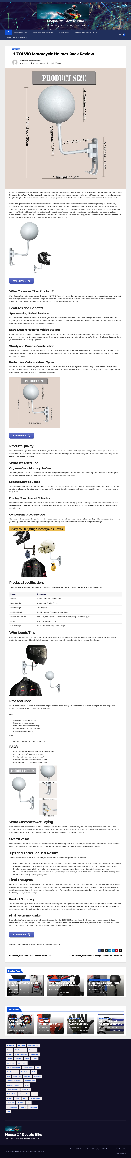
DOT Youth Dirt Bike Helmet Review (18, 1024)
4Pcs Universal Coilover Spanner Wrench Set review (110, 1024)
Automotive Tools (33, 1045)
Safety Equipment (35, 1098)
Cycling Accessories (21, 1054)
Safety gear (10, 1102)
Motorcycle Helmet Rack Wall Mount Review (31, 956)
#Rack (52, 63)
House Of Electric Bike (65, 21)
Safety (25, 1098)
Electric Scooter (28, 1067)
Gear (38, 1067)
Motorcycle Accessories (14, 1080)
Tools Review (43, 1018)
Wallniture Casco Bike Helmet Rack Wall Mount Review (64, 985)
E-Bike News (106, 1149)
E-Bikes (35, 1058)
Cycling (9, 1054)
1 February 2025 (17, 1027)
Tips (29, 1102)
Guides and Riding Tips (85, 32)
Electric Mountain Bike (13, 1067)
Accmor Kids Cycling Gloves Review (77, 1024)
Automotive (21, 1045)
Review (35, 1094)
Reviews (9, 1098)
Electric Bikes (21, 32)
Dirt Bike (9, 1058)
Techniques (21, 1102)
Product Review (14, 1018)
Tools (8, 1111)
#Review (58, 63)
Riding (17, 1098)
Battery (9, 1050)
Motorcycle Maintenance (14, 1085)
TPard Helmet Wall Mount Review (24, 984)
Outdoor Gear (26, 1089)
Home (72, 1149)
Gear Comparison (12, 1072)
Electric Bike (10, 1063)
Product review (11, 1094)
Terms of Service (121, 1153)
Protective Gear (24, 1094)
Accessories (10, 1045)
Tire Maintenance (12, 1107)
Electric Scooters (16, 37)
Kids (8, 1076)
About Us (114, 1149)
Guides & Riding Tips (93, 1149)
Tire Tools (23, 1107)
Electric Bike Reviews (43, 32)
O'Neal (27, 1085)
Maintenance (17, 1076)
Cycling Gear (34, 1054)
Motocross (27, 1076)
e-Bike (27, 1058)
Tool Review (33, 1107)
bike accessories (20, 1050)
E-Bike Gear (64, 32)
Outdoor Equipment (12, 1089)
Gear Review (24, 1072)
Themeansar (40, 1151)
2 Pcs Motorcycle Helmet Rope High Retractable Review (94, 956)
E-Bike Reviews (80, 1149)
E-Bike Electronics (15, 980)
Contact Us (122, 1149)
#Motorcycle (44, 63)
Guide (33, 1072)
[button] (120, 35)
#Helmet (36, 63)
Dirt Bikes (18, 1058)
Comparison (32, 1050)
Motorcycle (37, 1076)
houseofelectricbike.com (31, 61)
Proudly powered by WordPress (14, 1151)
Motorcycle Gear (30, 1080)
